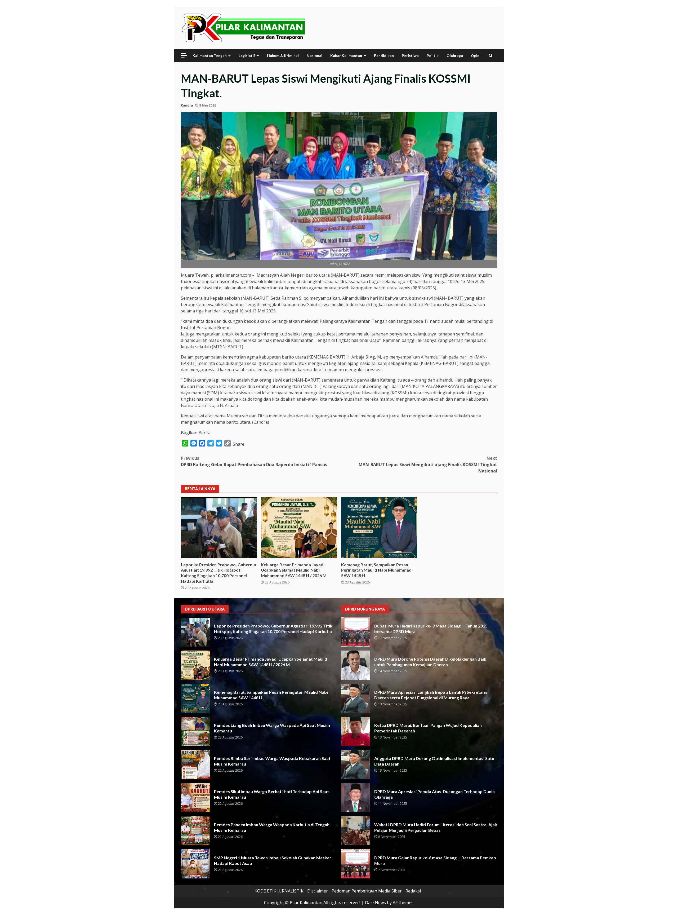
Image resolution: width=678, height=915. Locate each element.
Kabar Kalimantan (346, 55)
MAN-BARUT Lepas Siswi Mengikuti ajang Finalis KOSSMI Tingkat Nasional (428, 464)
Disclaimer (317, 891)
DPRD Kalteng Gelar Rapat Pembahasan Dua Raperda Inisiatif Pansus (254, 461)
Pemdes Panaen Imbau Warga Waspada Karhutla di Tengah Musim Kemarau (195, 830)
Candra (187, 105)
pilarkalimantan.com (231, 275)
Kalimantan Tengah (210, 55)
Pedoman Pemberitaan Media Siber (367, 891)
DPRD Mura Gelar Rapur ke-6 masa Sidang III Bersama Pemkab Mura (355, 863)
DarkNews (375, 902)
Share (238, 444)
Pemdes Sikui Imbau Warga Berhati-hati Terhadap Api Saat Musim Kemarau (195, 797)
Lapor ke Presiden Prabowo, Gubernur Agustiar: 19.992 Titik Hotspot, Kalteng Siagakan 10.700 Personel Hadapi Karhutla (219, 527)
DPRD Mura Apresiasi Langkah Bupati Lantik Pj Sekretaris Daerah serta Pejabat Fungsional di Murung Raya (355, 698)
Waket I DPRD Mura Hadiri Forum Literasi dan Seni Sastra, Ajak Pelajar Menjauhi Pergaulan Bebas (355, 830)
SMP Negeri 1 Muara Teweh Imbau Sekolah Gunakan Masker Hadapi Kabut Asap (195, 863)
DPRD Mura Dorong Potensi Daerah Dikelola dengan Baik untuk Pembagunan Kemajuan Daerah (355, 665)
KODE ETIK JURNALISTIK (279, 891)
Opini (475, 55)
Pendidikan (384, 55)
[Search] (490, 55)
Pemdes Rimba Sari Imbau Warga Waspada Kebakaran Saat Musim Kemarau (195, 764)
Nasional (314, 55)
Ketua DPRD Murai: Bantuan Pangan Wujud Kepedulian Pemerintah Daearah (355, 731)
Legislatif (247, 55)
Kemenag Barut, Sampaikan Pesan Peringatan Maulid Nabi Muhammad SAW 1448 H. (379, 527)
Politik (433, 55)
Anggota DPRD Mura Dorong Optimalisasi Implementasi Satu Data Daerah (355, 764)
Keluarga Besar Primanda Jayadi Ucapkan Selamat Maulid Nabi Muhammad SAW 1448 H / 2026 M (299, 527)
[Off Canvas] (184, 55)
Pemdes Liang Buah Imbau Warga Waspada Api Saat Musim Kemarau (195, 731)
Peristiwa (410, 55)
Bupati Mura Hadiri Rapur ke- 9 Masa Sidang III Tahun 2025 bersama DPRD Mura (355, 632)
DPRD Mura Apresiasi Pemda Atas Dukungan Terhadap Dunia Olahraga (355, 797)
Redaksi (413, 891)
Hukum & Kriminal (283, 55)
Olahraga (455, 55)
